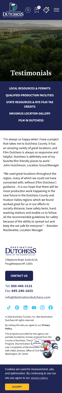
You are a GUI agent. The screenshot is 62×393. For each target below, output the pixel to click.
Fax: (19, 290)
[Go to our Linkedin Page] (25, 307)
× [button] (58, 339)
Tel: (18, 286)
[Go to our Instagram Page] (42, 307)
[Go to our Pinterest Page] (17, 307)
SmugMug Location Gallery (29, 113)
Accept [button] (17, 386)
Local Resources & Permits (29, 88)
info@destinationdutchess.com (27, 297)
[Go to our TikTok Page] (8, 307)
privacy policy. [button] (39, 377)
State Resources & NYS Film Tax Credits (29, 104)
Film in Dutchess (31, 120)
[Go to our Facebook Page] (50, 307)
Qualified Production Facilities (30, 95)
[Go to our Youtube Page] (34, 307)
